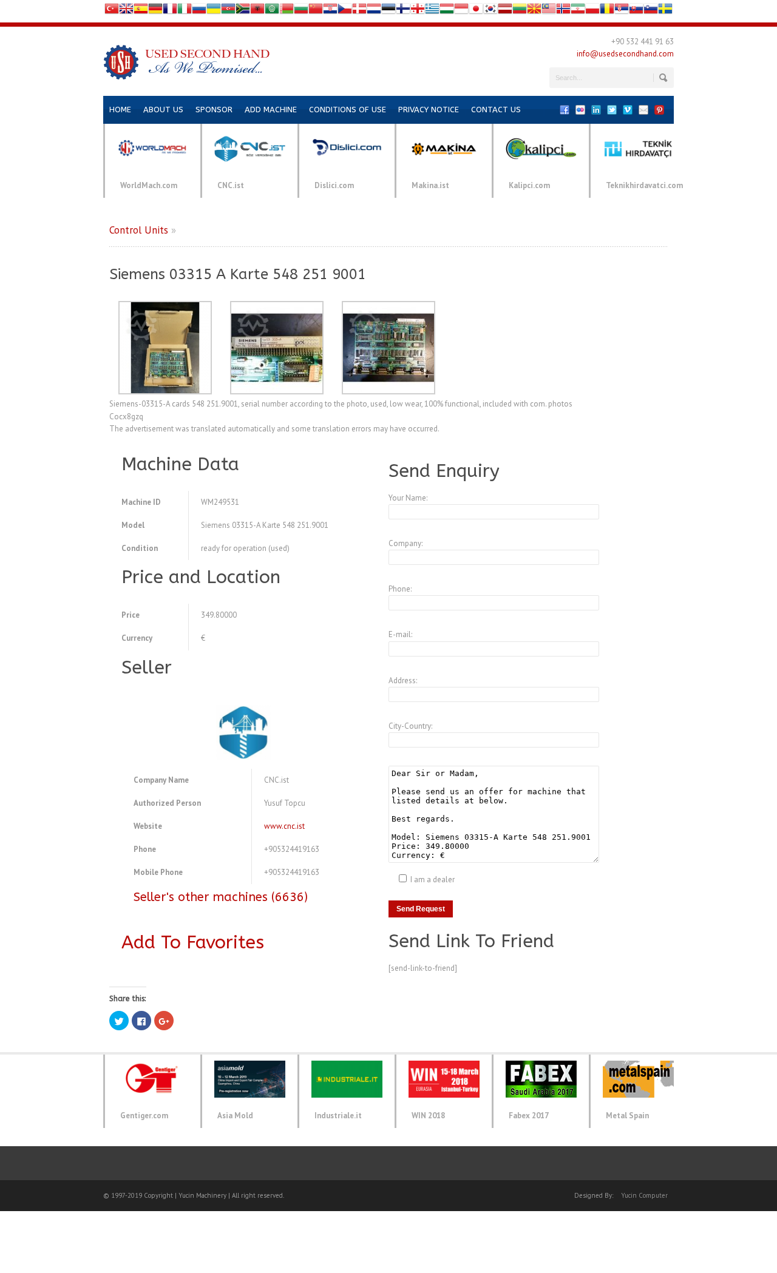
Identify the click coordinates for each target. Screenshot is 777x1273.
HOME (120, 109)
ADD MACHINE (271, 109)
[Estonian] (388, 11)
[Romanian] (607, 11)
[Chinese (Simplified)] (315, 11)
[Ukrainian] (213, 11)
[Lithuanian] (519, 11)
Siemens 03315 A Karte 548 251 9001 (237, 274)
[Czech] (345, 11)
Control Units (138, 230)
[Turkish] (111, 11)
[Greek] (432, 11)
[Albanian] (257, 11)
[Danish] (359, 11)
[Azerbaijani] (228, 11)
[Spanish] (141, 11)
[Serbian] (621, 11)
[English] (126, 11)
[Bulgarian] (301, 11)
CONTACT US (496, 109)
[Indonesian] (461, 11)
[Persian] (578, 11)
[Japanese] (476, 11)
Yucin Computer (644, 1195)
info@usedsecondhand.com (625, 54)
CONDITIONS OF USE (347, 109)
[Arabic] (272, 11)
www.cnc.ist (284, 826)
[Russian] (199, 11)
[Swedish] (665, 11)
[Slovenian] (650, 11)
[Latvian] (505, 11)
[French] (170, 11)
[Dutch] (374, 11)
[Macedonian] (534, 11)
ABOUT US (163, 109)
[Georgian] (417, 11)
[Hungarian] (446, 11)
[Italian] (184, 11)
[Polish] (592, 11)
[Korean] (490, 11)
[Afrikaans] (243, 11)
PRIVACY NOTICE (428, 109)
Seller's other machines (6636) (221, 897)
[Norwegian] (563, 11)
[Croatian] (330, 11)
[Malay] (548, 11)
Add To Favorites (192, 942)
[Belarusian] (286, 11)
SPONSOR (213, 109)
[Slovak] (636, 11)
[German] (155, 11)
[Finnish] (403, 11)
